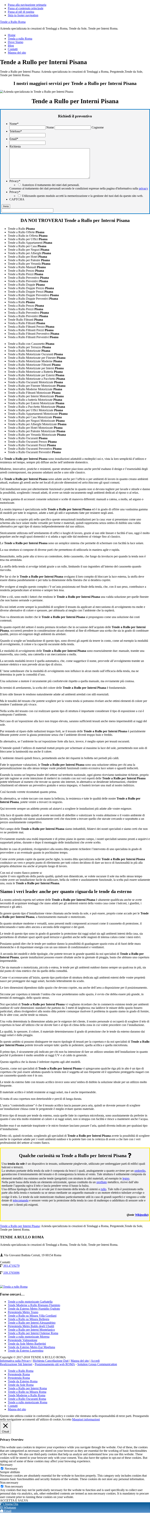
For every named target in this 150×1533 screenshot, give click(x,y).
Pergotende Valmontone (22, 1340)
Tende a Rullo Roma (13, 22)
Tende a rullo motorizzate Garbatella (30, 1301)
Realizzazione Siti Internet (16, 1364)
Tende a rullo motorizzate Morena (28, 1336)
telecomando (21, 1200)
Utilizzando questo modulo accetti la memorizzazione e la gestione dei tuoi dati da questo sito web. (82, 195)
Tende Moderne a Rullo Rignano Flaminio (34, 1305)
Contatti (13, 1405)
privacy (143, 188)
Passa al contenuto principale (25, 8)
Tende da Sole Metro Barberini (27, 1343)
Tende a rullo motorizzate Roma (27, 1402)
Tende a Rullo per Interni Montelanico (31, 1329)
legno (125, 1178)
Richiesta (15, 146)
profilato (101, 1182)
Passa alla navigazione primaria (27, 4)
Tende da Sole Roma (21, 1384)
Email (13, 139)
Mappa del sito (80, 1360)
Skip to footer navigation (23, 15)
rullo (103, 1189)
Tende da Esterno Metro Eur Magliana (31, 1347)
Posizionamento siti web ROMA (55, 1364)
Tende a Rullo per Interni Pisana (20, 1226)
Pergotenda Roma (19, 1377)
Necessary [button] (6, 1464)
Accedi (95, 1360)
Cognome (98, 127)
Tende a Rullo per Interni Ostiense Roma (33, 1333)
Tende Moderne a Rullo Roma (26, 1395)
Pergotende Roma (19, 1374)
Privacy (14, 181)
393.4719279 (11, 1265)
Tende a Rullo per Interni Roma (27, 1388)
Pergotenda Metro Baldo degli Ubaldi (31, 1326)
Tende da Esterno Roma (23, 1381)
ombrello (139, 1170)
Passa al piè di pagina (21, 11)
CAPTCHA (16, 199)
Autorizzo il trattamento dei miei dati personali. (50, 185)
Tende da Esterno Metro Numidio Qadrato (34, 1308)
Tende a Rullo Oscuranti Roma (27, 1398)
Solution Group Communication (97, 1364)
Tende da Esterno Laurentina (25, 1350)
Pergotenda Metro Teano (23, 1312)
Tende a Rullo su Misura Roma (27, 1391)
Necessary (11, 1468)
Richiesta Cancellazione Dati (51, 1360)
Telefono (15, 131)
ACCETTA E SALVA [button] (14, 1500)
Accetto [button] (66, 1419)
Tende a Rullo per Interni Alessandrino (31, 1322)
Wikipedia (141, 1214)
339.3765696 (11, 1272)
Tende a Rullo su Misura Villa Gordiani (32, 1315)
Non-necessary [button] (9, 1482)
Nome (14, 123)
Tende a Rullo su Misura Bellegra (28, 1319)
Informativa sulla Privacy (15, 1360)
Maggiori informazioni (86, 1419)
